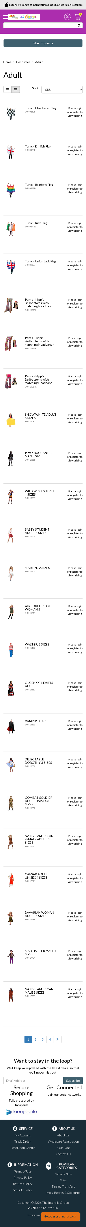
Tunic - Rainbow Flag (39, 184)
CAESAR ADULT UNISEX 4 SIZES (36, 875)
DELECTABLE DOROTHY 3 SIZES (38, 760)
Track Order (22, 1141)
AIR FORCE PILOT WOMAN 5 (38, 607)
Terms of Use (23, 1171)
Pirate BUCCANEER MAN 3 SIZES (38, 454)
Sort (35, 88)
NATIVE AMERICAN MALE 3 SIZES (39, 990)
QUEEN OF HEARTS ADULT (39, 684)
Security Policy (22, 1190)
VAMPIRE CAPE (36, 721)
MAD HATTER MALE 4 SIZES (40, 952)
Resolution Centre (22, 1147)
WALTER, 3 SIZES (37, 644)
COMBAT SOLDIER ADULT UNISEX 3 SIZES (38, 801)
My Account (23, 1135)
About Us (63, 1135)
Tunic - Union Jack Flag (40, 261)
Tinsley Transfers (63, 1186)
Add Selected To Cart (61, 1216)
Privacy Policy (23, 1177)
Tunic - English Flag (38, 146)
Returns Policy (22, 1184)
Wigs (63, 1180)
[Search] (79, 25)
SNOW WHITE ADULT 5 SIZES (40, 416)
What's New (63, 1174)
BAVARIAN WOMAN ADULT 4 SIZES (39, 914)
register (75, 112)
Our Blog (63, 1147)
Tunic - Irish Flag (36, 223)
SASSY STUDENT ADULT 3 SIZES (37, 531)
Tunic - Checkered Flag (40, 108)
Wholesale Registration (63, 1141)
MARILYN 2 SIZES (37, 568)
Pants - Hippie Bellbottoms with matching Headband (38, 303)
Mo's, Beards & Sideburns (63, 1192)
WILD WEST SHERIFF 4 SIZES (40, 492)
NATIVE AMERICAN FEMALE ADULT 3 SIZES (39, 839)
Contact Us (63, 1154)
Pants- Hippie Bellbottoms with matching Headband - (39, 341)
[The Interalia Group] (24, 16)
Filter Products (43, 43)
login (79, 108)
